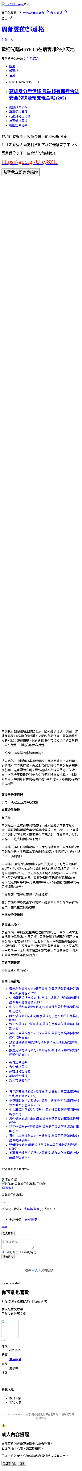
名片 (12, 75)
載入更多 (8, 1233)
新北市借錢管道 (20, 1080)
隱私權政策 (68, 1414)
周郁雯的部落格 (23, 29)
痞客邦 (28, 1209)
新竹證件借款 (18, 1062)
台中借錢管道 (18, 1066)
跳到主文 (8, 40)
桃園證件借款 (18, 125)
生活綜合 (33, 58)
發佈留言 (8, 1256)
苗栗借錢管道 (18, 120)
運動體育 (31, 1219)
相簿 (12, 66)
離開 (21, 1463)
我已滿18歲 (9, 1463)
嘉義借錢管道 (18, 111)
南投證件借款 (18, 107)
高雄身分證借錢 (20, 1071)
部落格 (13, 70)
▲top (5, 1226)
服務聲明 (41, 1418)
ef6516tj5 (7, 1187)
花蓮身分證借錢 (20, 116)
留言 (37, 1209)
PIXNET (18, 1414)
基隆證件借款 (18, 1076)
